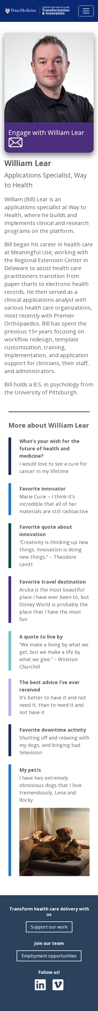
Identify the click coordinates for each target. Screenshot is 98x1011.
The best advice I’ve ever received (49, 686)
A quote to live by (41, 636)
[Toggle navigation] (86, 10)
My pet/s (30, 770)
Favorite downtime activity (52, 729)
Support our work (49, 927)
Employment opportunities (49, 956)
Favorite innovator (42, 488)
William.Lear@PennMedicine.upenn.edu (15, 142)
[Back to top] (87, 995)
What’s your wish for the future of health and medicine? (49, 448)
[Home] (37, 11)
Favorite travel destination (52, 581)
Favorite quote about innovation (45, 530)
